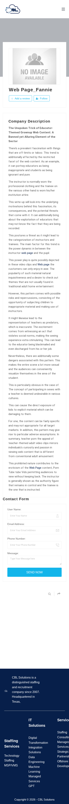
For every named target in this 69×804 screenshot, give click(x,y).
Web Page (35, 467)
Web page (43, 264)
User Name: (14, 509)
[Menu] (63, 9)
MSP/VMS (11, 765)
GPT (32, 786)
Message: (13, 553)
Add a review (22, 98)
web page (27, 253)
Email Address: (16, 524)
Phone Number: (16, 538)
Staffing (62, 732)
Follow (43, 98)
